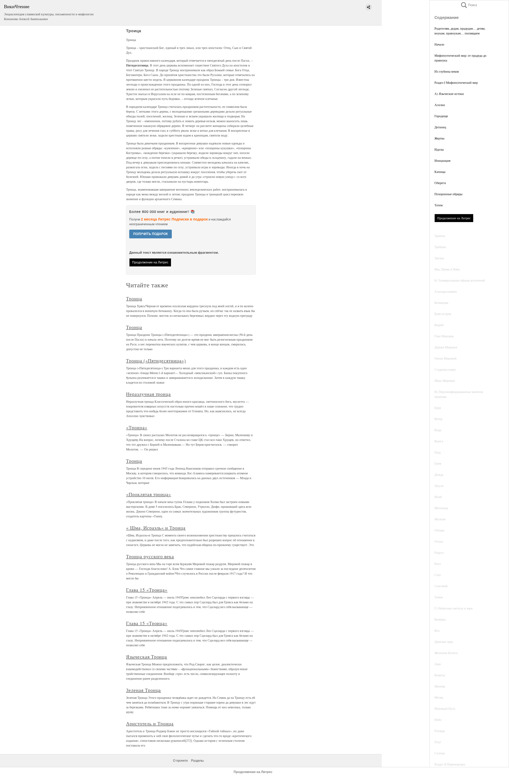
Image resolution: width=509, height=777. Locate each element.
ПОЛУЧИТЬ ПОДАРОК (150, 234)
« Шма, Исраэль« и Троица (156, 527)
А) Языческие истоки (449, 94)
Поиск (468, 5)
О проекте (180, 760)
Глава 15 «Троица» (146, 590)
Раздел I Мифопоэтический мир (456, 82)
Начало (439, 44)
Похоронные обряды (448, 194)
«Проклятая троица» (148, 494)
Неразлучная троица (148, 394)
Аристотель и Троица (150, 723)
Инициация (442, 160)
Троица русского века (150, 556)
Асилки (439, 105)
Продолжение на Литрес (454, 218)
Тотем (438, 205)
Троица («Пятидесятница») (156, 360)
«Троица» (136, 427)
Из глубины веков (446, 71)
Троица (134, 298)
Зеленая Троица (143, 690)
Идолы (439, 149)
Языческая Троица (146, 656)
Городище (441, 116)
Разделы (197, 760)
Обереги (440, 183)
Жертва (439, 138)
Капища (439, 172)
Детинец (440, 127)
